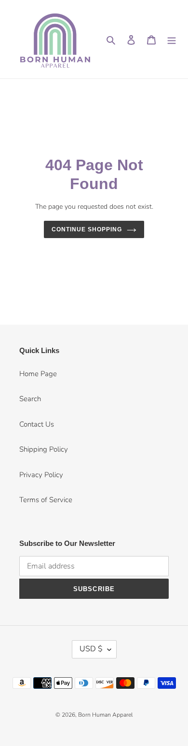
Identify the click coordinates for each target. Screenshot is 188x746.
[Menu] (171, 39)
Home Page (38, 374)
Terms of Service (45, 500)
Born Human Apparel (105, 715)
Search (30, 399)
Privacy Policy (41, 475)
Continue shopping (87, 229)
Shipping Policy (43, 449)
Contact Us (36, 424)
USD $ (91, 649)
